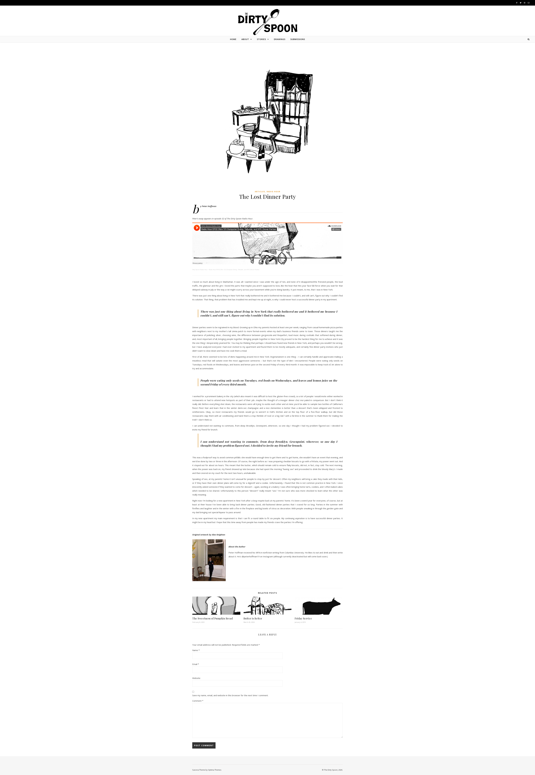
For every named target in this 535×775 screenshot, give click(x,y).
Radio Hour (273, 191)
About (245, 39)
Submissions (297, 39)
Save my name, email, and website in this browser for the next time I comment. (230, 695)
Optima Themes (214, 770)
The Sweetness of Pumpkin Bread (212, 618)
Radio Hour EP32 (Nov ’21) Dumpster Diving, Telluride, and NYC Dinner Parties (234, 269)
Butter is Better (253, 618)
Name (196, 650)
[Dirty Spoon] (267, 21)
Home (233, 39)
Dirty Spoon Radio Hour (199, 269)
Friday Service (303, 618)
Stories (261, 39)
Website (196, 678)
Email (195, 664)
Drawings (279, 39)
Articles (260, 191)
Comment (197, 700)
